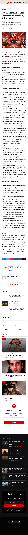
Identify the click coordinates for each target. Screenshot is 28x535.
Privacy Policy (13, 427)
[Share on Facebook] (7, 29)
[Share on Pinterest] (11, 29)
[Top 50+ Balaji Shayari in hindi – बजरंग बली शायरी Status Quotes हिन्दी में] (5, 458)
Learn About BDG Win (14, 301)
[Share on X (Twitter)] (9, 29)
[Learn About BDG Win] (5, 303)
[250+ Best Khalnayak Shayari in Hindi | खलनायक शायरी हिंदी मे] (14, 367)
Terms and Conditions (14, 527)
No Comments (18, 24)
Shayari (4, 339)
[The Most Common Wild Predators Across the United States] (5, 477)
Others (4, 9)
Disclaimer (17, 525)
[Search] (24, 2)
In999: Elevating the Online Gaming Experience (19, 267)
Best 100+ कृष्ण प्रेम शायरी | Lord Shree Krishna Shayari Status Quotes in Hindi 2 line (17, 443)
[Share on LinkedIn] (13, 29)
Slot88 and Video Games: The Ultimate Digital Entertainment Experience (16, 310)
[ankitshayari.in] (14, 2)
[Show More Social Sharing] (16, 29)
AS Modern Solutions (10, 22)
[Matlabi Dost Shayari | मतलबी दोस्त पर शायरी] (5, 451)
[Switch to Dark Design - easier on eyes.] (26, 2)
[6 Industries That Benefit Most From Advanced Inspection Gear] (5, 484)
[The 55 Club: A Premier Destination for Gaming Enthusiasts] (14, 40)
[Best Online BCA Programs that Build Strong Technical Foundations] (5, 470)
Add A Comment (14, 284)
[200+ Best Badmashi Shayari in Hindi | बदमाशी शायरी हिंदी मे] (14, 388)
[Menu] (2, 2)
